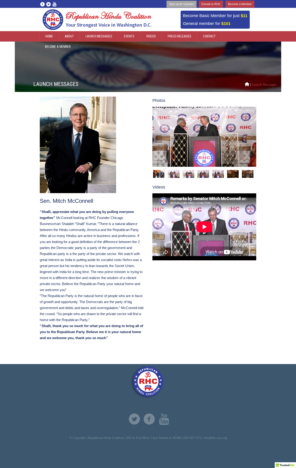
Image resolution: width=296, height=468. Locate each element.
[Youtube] (54, 4)
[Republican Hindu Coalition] (148, 382)
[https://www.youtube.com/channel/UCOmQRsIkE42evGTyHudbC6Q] (164, 419)
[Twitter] (48, 4)
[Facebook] (42, 4)
